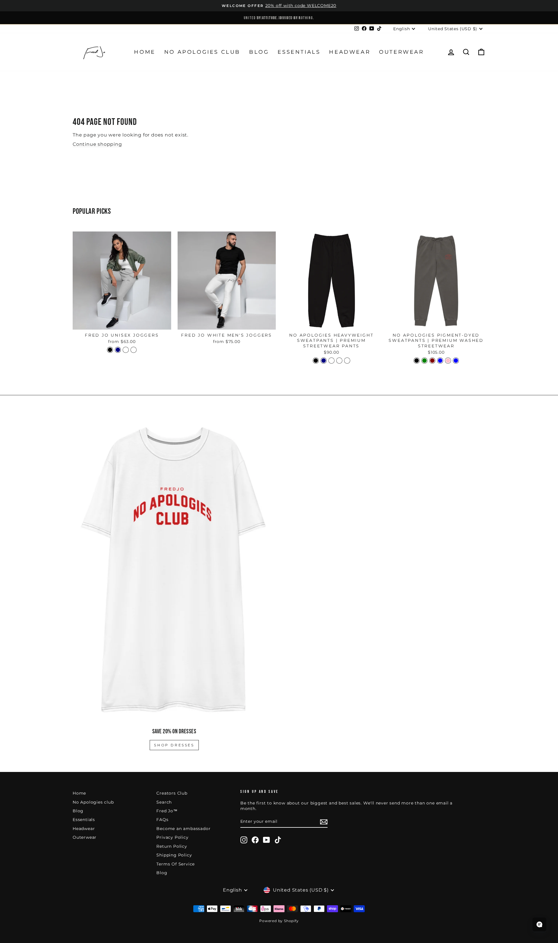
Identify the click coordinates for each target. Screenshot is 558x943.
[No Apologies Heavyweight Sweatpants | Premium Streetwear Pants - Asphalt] (331, 360)
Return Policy (171, 846)
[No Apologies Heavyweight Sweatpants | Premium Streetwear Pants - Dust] (339, 360)
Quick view (122, 323)
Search (164, 802)
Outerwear (401, 52)
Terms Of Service (175, 864)
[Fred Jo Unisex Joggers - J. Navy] (118, 350)
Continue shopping (97, 144)
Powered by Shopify (278, 921)
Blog (259, 52)
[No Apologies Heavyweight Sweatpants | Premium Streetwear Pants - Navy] (323, 360)
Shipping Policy (174, 855)
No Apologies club (202, 52)
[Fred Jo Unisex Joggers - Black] (110, 350)
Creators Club (171, 793)
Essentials (299, 52)
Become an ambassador (183, 828)
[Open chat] (539, 924)
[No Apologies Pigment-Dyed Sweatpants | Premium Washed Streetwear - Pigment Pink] (448, 360)
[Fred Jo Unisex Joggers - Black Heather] (125, 350)
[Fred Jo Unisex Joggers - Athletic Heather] (133, 350)
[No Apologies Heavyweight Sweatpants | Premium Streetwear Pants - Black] (316, 360)
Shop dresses (174, 745)
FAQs (162, 819)
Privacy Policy (172, 837)
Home (144, 52)
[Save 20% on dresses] (174, 569)
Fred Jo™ (166, 811)
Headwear (349, 52)
